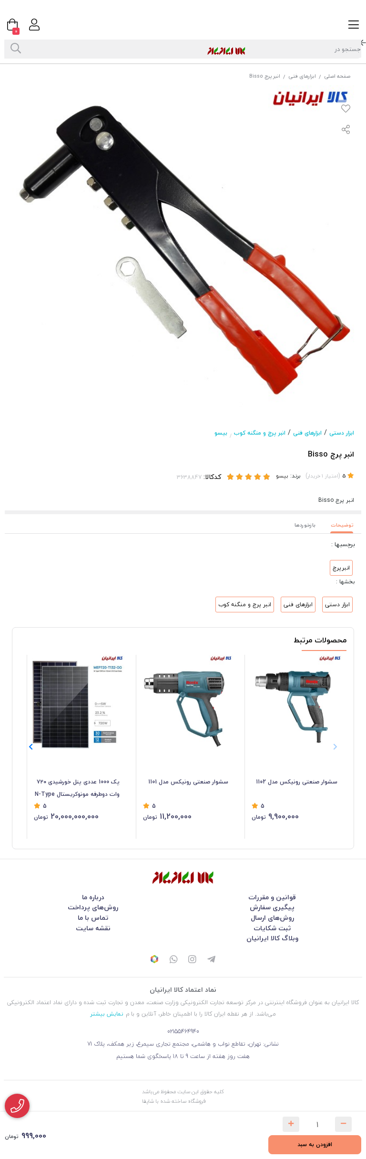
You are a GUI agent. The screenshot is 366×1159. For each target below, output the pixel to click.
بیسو (220, 433)
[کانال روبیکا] (154, 960)
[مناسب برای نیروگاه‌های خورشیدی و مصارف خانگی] (76, 702)
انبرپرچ (341, 568)
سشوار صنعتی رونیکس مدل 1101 (188, 782)
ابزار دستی (341, 433)
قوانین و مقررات (272, 897)
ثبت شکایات (272, 928)
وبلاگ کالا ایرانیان (272, 938)
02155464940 (183, 1032)
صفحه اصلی (337, 76)
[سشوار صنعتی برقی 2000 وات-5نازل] (186, 702)
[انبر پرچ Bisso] (183, 877)
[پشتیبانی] (173, 960)
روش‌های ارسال (272, 918)
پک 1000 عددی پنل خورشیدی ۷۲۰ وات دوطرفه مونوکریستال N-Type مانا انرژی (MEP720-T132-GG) (77, 789)
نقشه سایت (93, 928)
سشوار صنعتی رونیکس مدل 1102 (296, 782)
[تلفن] (17, 1106)
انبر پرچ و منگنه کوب (259, 433)
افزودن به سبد (314, 1144)
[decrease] (343, 1124)
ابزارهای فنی (302, 76)
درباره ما (93, 897)
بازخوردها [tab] (305, 524)
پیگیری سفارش (272, 907)
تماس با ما (93, 918)
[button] (30, 746)
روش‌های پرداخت (93, 907)
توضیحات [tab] (342, 524)
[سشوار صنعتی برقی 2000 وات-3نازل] (294, 702)
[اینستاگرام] (192, 960)
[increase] (291, 1124)
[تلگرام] (211, 960)
